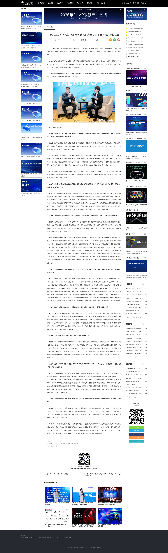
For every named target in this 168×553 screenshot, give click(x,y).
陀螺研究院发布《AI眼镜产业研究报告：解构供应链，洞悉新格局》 (134, 328)
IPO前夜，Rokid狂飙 (130, 384)
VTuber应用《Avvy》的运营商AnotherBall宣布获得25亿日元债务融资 (134, 387)
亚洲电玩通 (68, 538)
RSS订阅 (136, 441)
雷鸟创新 (62, 538)
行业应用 (70, 3)
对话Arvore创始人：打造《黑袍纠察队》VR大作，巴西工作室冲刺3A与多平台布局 (134, 295)
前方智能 (38, 538)
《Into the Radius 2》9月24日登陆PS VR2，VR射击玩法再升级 (136, 38)
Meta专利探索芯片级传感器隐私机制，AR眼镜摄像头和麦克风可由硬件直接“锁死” (136, 31)
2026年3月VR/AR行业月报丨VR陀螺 (134, 350)
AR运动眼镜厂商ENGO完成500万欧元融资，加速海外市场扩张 (134, 371)
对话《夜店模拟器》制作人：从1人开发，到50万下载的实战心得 (134, 307)
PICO (58, 538)
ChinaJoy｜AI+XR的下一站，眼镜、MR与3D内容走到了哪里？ (134, 288)
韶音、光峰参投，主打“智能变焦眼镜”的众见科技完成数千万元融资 (134, 390)
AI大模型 (96, 40)
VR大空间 (80, 3)
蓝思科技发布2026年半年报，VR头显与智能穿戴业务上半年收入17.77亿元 (136, 53)
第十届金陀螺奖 (24, 538)
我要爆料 (136, 437)
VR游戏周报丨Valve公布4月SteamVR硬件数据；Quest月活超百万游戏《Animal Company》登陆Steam (134, 341)
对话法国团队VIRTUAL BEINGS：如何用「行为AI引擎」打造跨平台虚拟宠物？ (134, 310)
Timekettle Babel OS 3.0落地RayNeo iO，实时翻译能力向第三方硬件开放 (136, 34)
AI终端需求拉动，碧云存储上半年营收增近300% (136, 47)
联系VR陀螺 (136, 430)
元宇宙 (82, 40)
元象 (86, 40)
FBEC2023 (90, 40)
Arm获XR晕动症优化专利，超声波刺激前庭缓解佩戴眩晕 (136, 50)
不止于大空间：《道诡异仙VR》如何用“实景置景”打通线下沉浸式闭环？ (134, 314)
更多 (145, 68)
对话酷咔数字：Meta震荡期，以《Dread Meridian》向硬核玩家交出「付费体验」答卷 (134, 298)
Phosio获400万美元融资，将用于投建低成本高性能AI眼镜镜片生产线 (134, 393)
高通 (51, 538)
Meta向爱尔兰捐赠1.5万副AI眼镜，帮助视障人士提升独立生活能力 (136, 44)
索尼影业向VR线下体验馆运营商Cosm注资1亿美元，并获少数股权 (134, 378)
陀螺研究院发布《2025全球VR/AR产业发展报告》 (134, 353)
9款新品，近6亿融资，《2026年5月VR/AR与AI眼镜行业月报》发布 (134, 335)
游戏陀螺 (44, 538)
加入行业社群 (136, 434)
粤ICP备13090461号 (95, 547)
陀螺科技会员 (101, 3)
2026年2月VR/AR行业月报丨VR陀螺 (134, 357)
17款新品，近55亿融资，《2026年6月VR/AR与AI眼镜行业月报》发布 (134, 331)
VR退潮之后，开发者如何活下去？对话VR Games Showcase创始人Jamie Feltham (134, 291)
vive (55, 538)
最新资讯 (41, 3)
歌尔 (48, 538)
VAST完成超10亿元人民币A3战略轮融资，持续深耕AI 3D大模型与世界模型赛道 (134, 375)
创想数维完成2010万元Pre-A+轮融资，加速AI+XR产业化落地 (134, 381)
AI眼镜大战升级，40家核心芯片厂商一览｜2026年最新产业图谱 (134, 338)
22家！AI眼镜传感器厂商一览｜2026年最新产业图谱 (134, 344)
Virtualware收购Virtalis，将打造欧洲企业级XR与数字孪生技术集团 (134, 368)
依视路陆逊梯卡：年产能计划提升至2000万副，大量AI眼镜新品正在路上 (134, 304)
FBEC (78, 40)
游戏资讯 (60, 3)
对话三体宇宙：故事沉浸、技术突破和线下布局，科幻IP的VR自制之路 (134, 317)
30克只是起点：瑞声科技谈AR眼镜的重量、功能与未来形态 (134, 301)
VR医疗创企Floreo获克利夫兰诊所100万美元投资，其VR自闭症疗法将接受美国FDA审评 (134, 397)
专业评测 (50, 3)
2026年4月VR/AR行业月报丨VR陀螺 (134, 347)
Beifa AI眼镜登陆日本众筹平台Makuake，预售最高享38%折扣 (136, 41)
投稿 (137, 427)
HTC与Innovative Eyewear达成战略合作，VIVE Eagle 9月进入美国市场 (136, 28)
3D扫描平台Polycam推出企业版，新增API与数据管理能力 (136, 57)
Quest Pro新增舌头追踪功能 (56, 474)
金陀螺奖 (89, 3)
